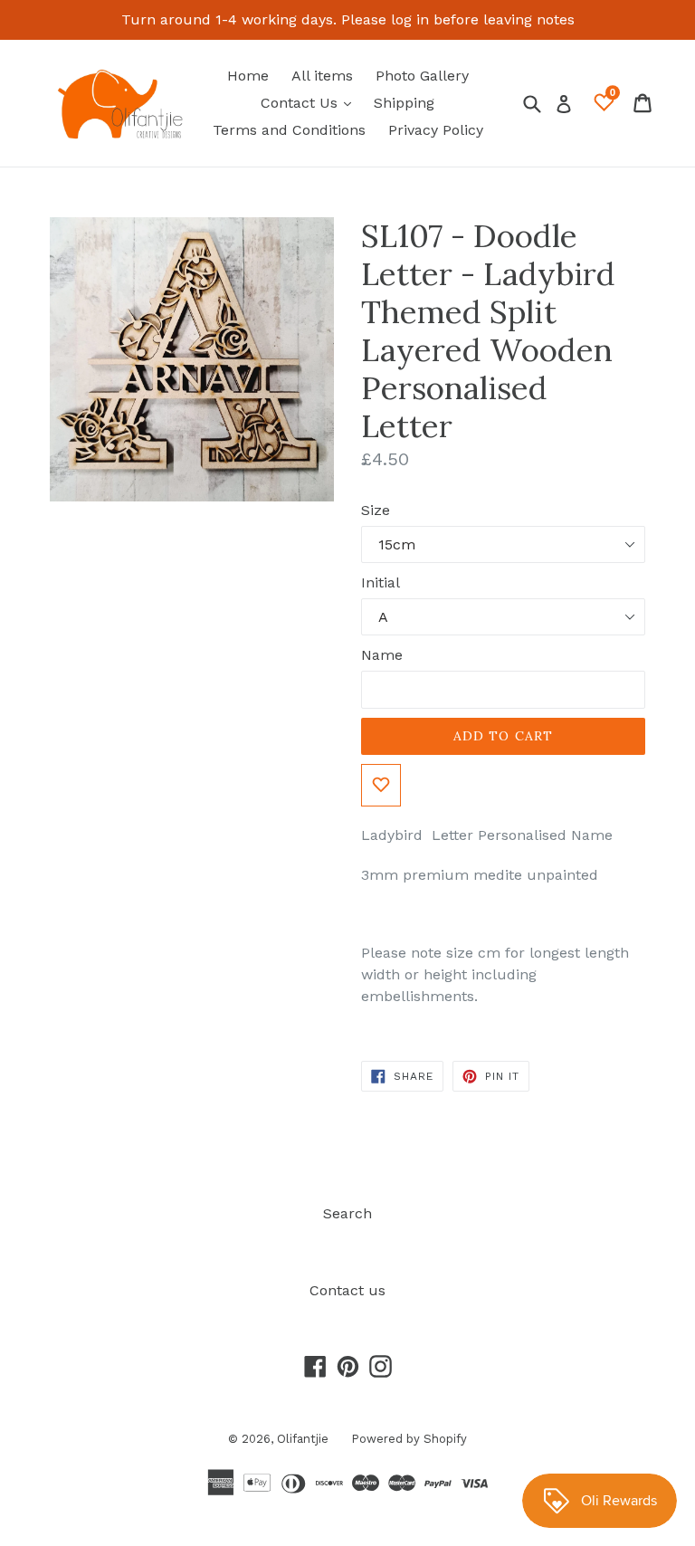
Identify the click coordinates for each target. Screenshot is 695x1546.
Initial (380, 582)
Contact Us (310, 102)
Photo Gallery (422, 75)
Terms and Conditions (289, 129)
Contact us (347, 1290)
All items (322, 75)
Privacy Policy (435, 129)
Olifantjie (302, 1439)
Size (375, 510)
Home (248, 75)
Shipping (404, 102)
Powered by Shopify (409, 1439)
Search (347, 1213)
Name (382, 654)
